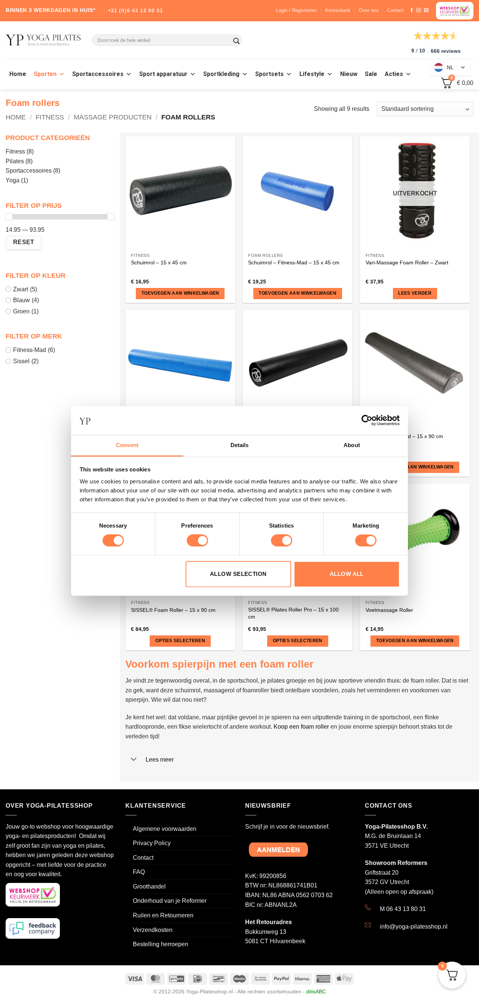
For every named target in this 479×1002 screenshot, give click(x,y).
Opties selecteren (180, 640)
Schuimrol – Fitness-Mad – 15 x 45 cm (293, 262)
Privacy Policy (152, 843)
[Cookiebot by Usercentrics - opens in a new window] (367, 420)
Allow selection (238, 574)
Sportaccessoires (97, 74)
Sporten (45, 74)
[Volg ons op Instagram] (419, 10)
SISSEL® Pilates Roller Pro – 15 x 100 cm (293, 613)
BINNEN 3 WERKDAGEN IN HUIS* (50, 10)
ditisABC (316, 992)
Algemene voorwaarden (164, 829)
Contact (395, 10)
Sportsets (269, 74)
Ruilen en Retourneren (163, 915)
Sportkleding (221, 74)
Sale (371, 74)
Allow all (347, 574)
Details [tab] (240, 445)
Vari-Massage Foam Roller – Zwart (407, 262)
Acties (394, 74)
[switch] (197, 541)
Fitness (50, 117)
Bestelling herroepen (160, 944)
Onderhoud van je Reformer (170, 901)
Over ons (369, 10)
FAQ (139, 872)
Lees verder (414, 293)
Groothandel (149, 886)
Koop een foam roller (301, 726)
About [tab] (352, 445)
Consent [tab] (127, 445)
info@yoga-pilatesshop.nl (414, 926)
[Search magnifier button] (236, 41)
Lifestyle (311, 74)
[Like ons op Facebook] (411, 10)
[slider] (9, 217)
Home (17, 74)
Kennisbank (338, 10)
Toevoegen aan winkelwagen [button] (180, 293)
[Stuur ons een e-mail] (426, 10)
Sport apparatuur (163, 74)
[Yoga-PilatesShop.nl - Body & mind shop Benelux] (43, 40)
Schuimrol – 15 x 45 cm (159, 262)
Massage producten (113, 117)
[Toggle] (133, 760)
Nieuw (348, 74)
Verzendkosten (153, 930)
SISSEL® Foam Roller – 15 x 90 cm (173, 610)
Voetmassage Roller (389, 610)
